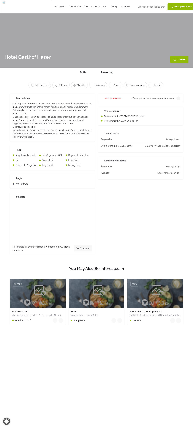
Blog (114, 6)
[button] (6, 421)
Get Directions (83, 248)
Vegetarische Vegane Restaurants (88, 6)
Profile (83, 72)
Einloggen (143, 7)
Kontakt (125, 6)
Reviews (106, 72)
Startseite (60, 6)
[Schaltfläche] (61, 320)
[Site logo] (27, 6)
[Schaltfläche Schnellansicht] (55, 320)
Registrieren (159, 7)
